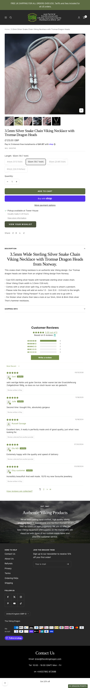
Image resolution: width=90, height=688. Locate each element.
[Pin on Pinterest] (16, 233)
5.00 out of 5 (51, 332)
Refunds (9, 563)
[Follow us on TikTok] (21, 603)
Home (7, 29)
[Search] (11, 17)
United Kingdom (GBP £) (16, 614)
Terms (8, 573)
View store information (17, 218)
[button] (32, 341)
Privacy (8, 568)
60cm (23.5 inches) (16, 169)
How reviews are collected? (20, 491)
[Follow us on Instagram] (21, 597)
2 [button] (43, 489)
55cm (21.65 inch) (57, 162)
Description (11, 248)
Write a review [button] (45, 357)
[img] (12, 373)
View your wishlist (20, 224)
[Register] (68, 564)
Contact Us (10, 554)
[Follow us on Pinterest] (8, 603)
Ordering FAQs (11, 578)
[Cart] (84, 17)
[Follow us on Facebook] (8, 597)
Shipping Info (11, 309)
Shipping (9, 583)
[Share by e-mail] (23, 233)
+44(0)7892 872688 (46, 671)
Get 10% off (45, 681)
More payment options (45, 205)
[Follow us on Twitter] (14, 597)
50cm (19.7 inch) (36, 162)
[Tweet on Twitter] (20, 233)
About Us (9, 559)
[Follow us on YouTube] (14, 603)
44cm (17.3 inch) (14, 162)
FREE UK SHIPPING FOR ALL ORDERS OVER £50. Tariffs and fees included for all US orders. (45, 5)
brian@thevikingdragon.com (48, 659)
